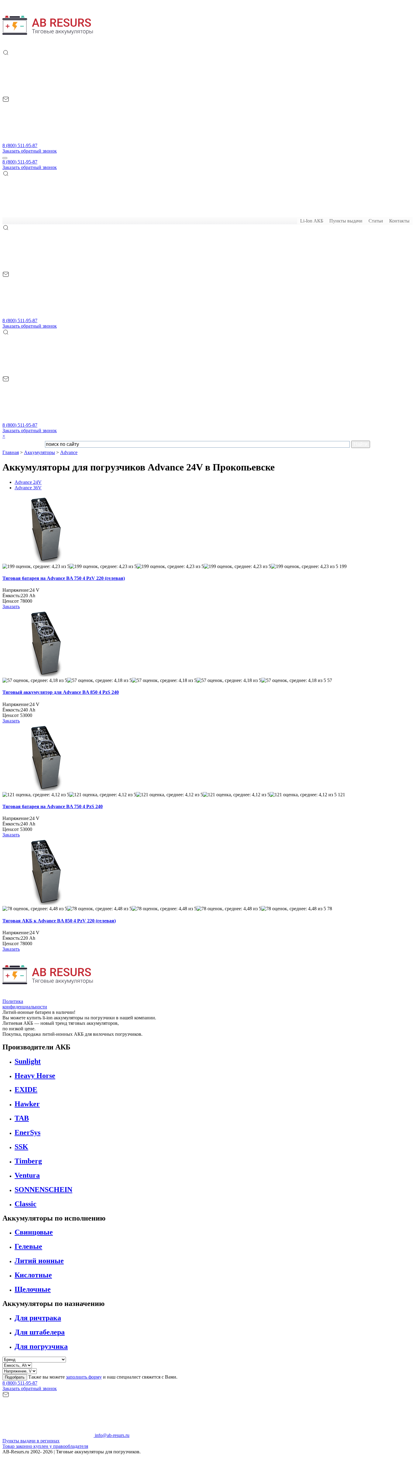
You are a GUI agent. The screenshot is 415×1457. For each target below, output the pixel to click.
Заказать (11, 606)
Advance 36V (28, 487)
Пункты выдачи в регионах (31, 1440)
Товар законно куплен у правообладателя (45, 1446)
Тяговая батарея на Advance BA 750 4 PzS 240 (52, 806)
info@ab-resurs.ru (111, 1435)
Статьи (376, 220)
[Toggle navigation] (4, 158)
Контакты (399, 220)
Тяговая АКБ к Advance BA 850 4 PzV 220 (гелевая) (59, 920)
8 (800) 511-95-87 (19, 145)
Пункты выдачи (345, 220)
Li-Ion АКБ (311, 220)
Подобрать (15, 1377)
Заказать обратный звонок (29, 150)
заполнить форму (84, 1377)
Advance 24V (28, 482)
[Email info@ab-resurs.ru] (48, 140)
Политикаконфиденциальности (24, 1004)
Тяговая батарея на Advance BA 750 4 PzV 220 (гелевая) (63, 578)
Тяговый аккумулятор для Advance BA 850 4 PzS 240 (60, 692)
